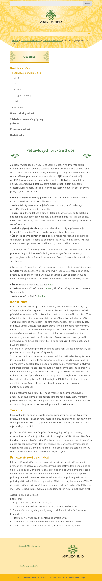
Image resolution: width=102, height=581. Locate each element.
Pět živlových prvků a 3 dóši (26, 72)
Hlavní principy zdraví (22, 113)
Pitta (16, 83)
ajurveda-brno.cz (31, 577)
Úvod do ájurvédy (52, 40)
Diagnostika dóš (22, 95)
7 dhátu (16, 101)
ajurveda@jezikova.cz (29, 546)
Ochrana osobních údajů (74, 577)
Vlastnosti (17, 107)
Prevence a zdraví (20, 128)
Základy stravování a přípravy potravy (26, 121)
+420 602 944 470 (29, 565)
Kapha (17, 89)
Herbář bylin (17, 134)
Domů (15, 40)
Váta (16, 77)
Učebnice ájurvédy (31, 40)
